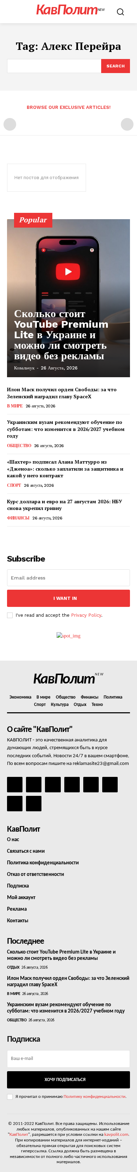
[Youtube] (33, 803)
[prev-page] (10, 124)
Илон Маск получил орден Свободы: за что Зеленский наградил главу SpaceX (62, 393)
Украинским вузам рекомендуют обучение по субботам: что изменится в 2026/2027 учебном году (66, 429)
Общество (19, 445)
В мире (14, 406)
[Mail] (52, 784)
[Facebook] (14, 784)
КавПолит (18, 1134)
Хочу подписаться (65, 1080)
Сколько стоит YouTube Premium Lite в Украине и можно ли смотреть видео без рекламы (61, 334)
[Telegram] (91, 784)
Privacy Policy (86, 615)
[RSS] (72, 784)
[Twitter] (110, 784)
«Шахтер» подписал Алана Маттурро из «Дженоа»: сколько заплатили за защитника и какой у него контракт (65, 468)
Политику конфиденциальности (94, 1096)
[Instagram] (33, 784)
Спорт (14, 485)
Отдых (13, 967)
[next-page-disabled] (127, 124)
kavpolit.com (116, 1134)
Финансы (18, 518)
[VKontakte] (14, 803)
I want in (65, 598)
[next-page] (22, 536)
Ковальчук (24, 368)
